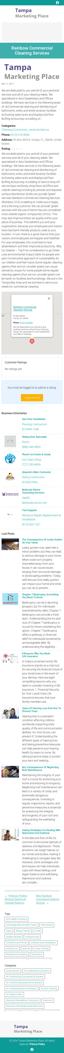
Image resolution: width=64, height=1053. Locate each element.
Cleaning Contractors (14, 129)
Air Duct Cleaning (49, 988)
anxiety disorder (13, 936)
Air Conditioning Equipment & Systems (24, 982)
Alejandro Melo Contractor (36, 472)
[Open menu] (60, 4)
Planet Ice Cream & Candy (36, 454)
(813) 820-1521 (31, 524)
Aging (9, 931)
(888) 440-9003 (31, 447)
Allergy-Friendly (23, 931)
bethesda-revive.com (34, 502)
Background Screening (16, 954)
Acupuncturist (13, 971)
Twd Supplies (29, 510)
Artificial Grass (32, 936)
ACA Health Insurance (16, 919)
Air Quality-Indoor (14, 994)
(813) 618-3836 (20, 134)
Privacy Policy (37, 1044)
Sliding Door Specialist (34, 437)
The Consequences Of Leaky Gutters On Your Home (42, 541)
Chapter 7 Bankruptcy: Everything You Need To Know (40, 596)
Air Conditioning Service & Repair (21, 988)
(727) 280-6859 (31, 464)
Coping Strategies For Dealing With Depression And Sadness (41, 831)
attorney (26, 948)
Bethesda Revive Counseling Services (33, 491)
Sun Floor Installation (34, 419)
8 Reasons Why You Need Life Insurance (36, 655)
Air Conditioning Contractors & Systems (24, 976)
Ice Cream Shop (31, 459)
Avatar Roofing (41, 948)
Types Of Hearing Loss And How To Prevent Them (41, 710)
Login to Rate (32, 397)
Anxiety (37, 931)
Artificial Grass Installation (43, 942)
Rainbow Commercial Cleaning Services (24, 308)
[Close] (49, 298)
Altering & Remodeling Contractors (22, 1000)
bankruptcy (37, 954)
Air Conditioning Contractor (37, 971)
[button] (32, 342)
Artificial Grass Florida (16, 942)
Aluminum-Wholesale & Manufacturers (24, 1006)
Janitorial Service (38, 129)
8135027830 (29, 482)
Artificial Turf (12, 948)
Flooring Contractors (34, 424)
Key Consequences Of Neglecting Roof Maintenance (40, 769)
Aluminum (48, 1000)
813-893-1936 (30, 429)
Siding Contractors (33, 477)
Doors (25, 442)
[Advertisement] (32, 33)
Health (26, 497)
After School (47, 925)
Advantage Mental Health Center (21, 925)
